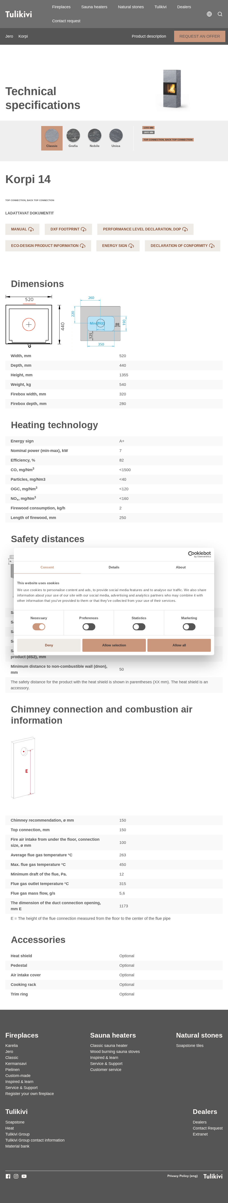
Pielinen (12, 1069)
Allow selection (114, 645)
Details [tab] (114, 567)
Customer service (105, 1069)
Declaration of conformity (179, 246)
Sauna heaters (94, 7)
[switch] (89, 626)
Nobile (95, 146)
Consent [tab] (47, 567)
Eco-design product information (45, 246)
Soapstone (14, 1122)
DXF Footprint (65, 229)
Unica (116, 146)
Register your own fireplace (29, 1093)
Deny (49, 645)
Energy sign (114, 246)
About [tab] (181, 567)
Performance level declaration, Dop (142, 229)
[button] (220, 14)
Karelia (11, 1045)
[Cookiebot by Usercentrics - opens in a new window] (191, 554)
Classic (51, 146)
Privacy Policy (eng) (182, 1176)
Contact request (66, 21)
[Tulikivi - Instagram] (16, 1176)
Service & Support (21, 1087)
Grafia (73, 146)
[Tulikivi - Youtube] (24, 1176)
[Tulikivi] (24, 14)
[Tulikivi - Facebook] (8, 1176)
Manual (19, 229)
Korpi (23, 36)
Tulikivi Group (17, 1134)
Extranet (200, 1134)
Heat (9, 1128)
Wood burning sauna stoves (115, 1051)
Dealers (184, 7)
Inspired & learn (19, 1081)
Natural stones (131, 7)
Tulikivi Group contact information (35, 1140)
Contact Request (208, 1128)
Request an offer (199, 36)
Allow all (179, 645)
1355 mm (148, 127)
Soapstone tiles (190, 1045)
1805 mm (148, 132)
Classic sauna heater (109, 1045)
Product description (149, 36)
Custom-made (18, 1075)
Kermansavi (15, 1063)
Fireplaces (61, 7)
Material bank (17, 1146)
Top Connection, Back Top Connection (168, 139)
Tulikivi (161, 7)
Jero (9, 36)
